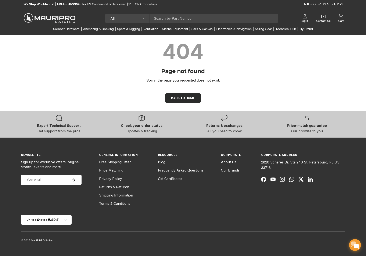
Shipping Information (116, 195)
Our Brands (230, 170)
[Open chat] (355, 245)
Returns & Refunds (114, 187)
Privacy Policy (110, 179)
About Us (228, 162)
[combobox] (191, 18)
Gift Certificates (170, 179)
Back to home (183, 98)
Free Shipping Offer (115, 162)
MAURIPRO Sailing (42, 240)
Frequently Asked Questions (180, 170)
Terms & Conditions (114, 203)
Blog (161, 162)
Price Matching (111, 170)
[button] (341, 18)
